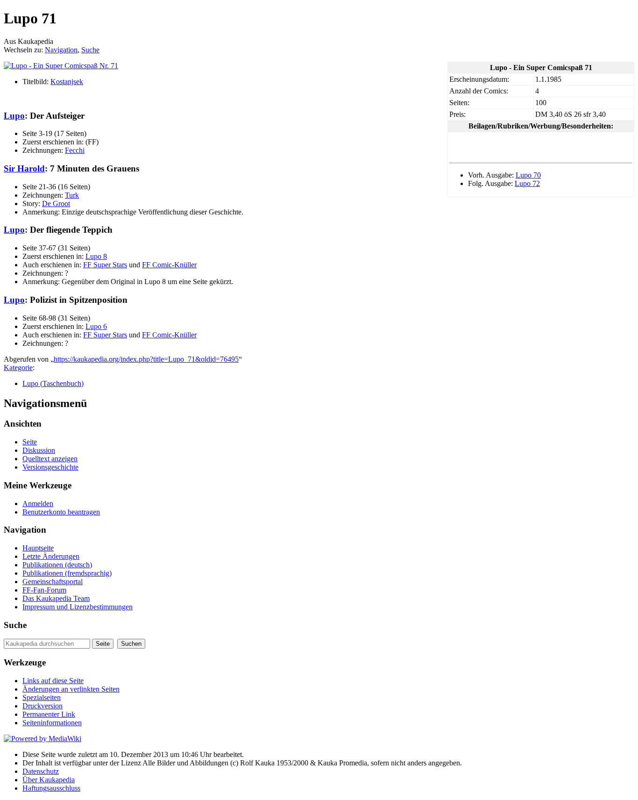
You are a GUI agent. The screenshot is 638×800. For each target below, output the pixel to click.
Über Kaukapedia (48, 780)
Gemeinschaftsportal (52, 582)
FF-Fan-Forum (44, 590)
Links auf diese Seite (53, 681)
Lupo (14, 116)
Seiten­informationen (52, 723)
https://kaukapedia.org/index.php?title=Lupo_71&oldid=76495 (146, 359)
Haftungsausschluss (51, 788)
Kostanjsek (66, 82)
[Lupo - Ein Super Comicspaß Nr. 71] (61, 66)
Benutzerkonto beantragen (61, 512)
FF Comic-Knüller (169, 265)
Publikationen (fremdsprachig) (67, 573)
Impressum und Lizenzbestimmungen (77, 607)
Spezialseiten (41, 697)
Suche (90, 50)
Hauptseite (38, 548)
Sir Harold (24, 168)
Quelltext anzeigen (50, 459)
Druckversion (42, 706)
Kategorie (18, 367)
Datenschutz (40, 771)
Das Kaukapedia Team (56, 598)
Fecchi (75, 150)
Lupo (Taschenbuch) (53, 383)
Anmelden (37, 503)
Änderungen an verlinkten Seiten (71, 689)
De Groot (56, 203)
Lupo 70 (528, 175)
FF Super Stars (105, 265)
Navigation (61, 50)
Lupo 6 (96, 326)
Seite (29, 442)
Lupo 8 (96, 256)
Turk (72, 195)
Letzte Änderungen (50, 556)
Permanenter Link (48, 714)
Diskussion (38, 450)
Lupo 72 (527, 183)
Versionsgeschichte (50, 467)
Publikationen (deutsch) (57, 565)
